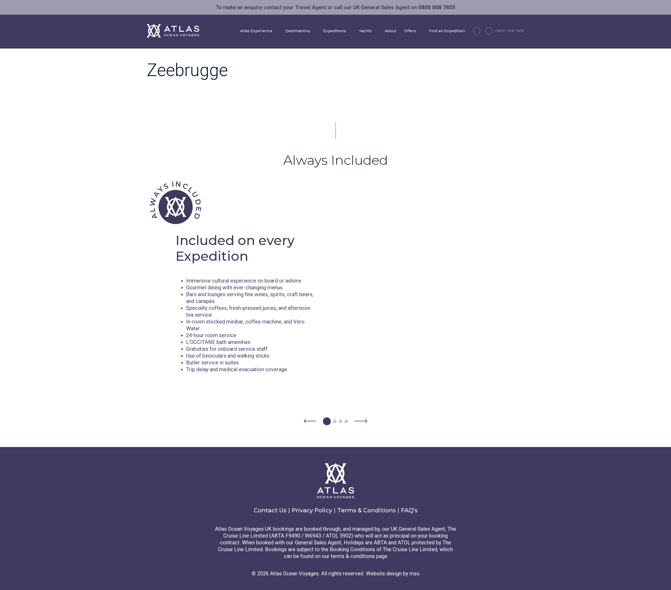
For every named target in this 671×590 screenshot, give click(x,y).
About (390, 31)
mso (414, 573)
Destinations (297, 31)
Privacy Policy (312, 510)
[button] (310, 421)
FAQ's (409, 510)
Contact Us (270, 510)
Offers (410, 31)
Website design (384, 573)
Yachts (365, 31)
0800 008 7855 (509, 31)
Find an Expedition (447, 31)
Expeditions (334, 31)
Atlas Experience (256, 31)
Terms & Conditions (366, 510)
